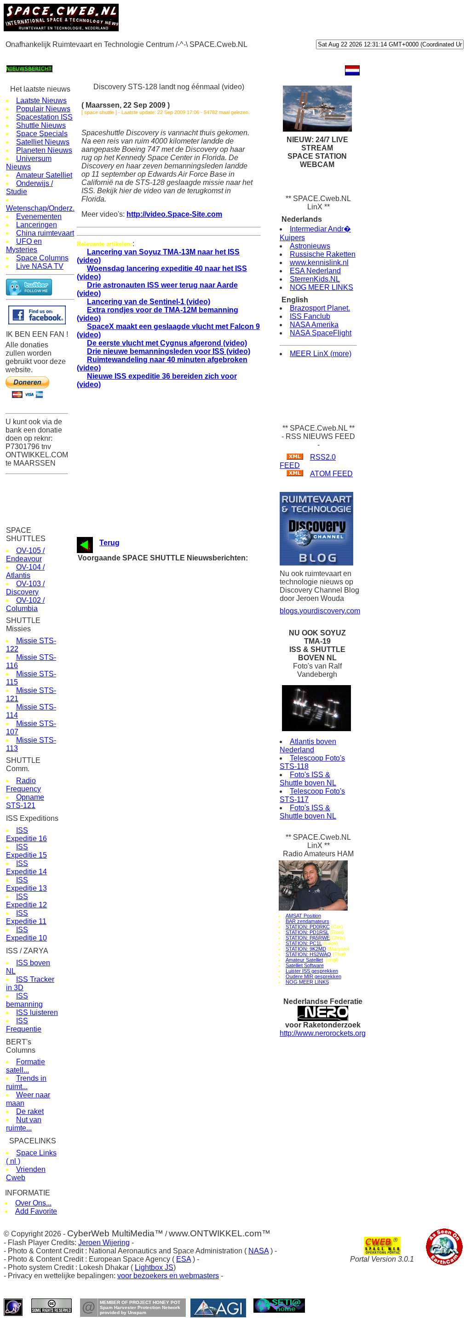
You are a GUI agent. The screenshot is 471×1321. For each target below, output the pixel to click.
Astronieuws (310, 246)
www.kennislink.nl (319, 262)
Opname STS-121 (25, 801)
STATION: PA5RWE (308, 937)
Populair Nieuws (43, 109)
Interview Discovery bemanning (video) (177, 655)
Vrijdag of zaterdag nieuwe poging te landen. (184, 646)
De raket (30, 1111)
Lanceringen (36, 225)
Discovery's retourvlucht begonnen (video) (181, 567)
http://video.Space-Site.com (174, 214)
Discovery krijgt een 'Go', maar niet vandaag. (185, 576)
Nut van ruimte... (23, 1124)
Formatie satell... (25, 1066)
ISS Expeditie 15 (26, 851)
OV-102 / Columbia (25, 604)
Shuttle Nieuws (41, 125)
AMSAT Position (303, 915)
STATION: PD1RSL (307, 932)
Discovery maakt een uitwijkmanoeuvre (178, 628)
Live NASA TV (39, 266)
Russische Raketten (323, 254)
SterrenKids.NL (315, 279)
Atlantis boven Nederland (308, 746)
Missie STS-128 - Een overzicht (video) (178, 777)
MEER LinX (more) (320, 354)
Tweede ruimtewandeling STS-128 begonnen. (185, 707)
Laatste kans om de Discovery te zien (176, 637)
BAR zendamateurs (307, 921)
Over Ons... (33, 1203)
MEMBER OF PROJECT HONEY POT (140, 1302)
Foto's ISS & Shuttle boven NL (308, 779)
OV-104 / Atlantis (25, 571)
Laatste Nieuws (41, 100)
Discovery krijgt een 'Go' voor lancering (177, 768)
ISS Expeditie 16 (26, 834)
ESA (183, 1259)
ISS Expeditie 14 (26, 868)
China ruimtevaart (45, 233)
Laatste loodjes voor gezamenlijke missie (181, 698)
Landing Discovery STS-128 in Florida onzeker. (188, 620)
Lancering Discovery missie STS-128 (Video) (185, 751)
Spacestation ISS (44, 117)
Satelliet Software (305, 965)
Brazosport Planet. (320, 308)
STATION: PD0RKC (308, 926)
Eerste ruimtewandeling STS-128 (169, 742)
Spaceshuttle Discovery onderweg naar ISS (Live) (192, 759)
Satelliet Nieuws (42, 142)
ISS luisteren (37, 1012)
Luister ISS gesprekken (312, 971)
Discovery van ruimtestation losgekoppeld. (182, 681)
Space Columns (42, 258)
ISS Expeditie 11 (26, 917)
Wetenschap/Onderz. (40, 208)
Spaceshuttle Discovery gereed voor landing (184, 663)
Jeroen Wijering (104, 1242)
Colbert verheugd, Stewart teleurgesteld (178, 716)
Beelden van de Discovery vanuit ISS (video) (185, 672)
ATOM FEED (331, 474)
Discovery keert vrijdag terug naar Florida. (181, 585)
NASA (258, 1251)
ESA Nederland (315, 271)
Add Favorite (36, 1211)
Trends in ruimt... (26, 1082)
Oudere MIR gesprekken (313, 976)
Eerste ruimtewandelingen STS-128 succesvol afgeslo (198, 724)
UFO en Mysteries (24, 245)
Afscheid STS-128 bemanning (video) (175, 689)
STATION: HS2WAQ (308, 954)
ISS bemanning (24, 1000)
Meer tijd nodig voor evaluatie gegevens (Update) (191, 786)
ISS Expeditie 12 (26, 901)
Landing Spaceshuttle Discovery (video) (178, 602)
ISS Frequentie (23, 1025)
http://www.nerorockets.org (323, 1033)
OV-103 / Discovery (25, 588)
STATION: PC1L (304, 943)
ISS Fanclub (310, 316)
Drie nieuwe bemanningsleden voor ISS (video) (168, 351)
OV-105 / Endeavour (25, 555)
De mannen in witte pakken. (163, 593)
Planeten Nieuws (44, 150)
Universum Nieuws (29, 163)
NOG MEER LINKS (321, 287)
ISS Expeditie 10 (26, 934)
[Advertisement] (171, 55)
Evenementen (39, 216)
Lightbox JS (154, 1267)
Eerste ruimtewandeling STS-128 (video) (179, 733)
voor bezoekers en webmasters (168, 1276)
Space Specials (42, 134)
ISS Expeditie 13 (26, 884)
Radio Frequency (23, 785)
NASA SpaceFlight (320, 333)
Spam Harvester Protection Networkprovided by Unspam (140, 1310)
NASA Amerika (314, 325)
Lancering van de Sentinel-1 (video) (148, 302)
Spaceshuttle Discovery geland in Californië (183, 611)
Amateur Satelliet (44, 175)
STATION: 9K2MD (306, 949)
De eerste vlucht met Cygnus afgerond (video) (167, 343)
